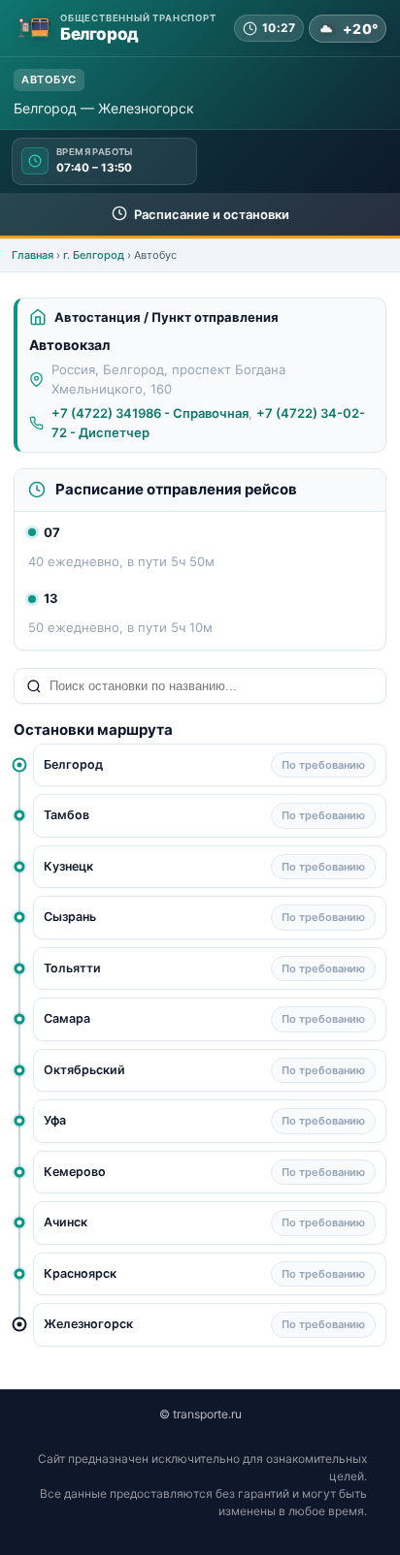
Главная (32, 255)
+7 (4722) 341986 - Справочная (150, 413)
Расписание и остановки (210, 214)
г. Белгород (93, 255)
